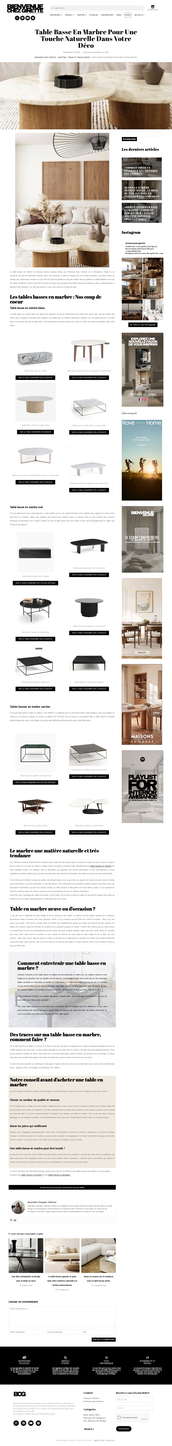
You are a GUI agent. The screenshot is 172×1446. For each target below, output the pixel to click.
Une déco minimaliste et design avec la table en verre (26, 1278)
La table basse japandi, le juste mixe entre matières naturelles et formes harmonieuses (62, 1281)
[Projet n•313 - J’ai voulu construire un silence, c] (153, 310)
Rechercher (129, 139)
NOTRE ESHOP (153, 10)
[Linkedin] (15, 1220)
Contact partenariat (93, 1401)
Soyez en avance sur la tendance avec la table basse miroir (98, 1278)
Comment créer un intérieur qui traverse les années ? (141, 170)
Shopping (62, 57)
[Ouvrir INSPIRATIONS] (61, 15)
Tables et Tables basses (79, 57)
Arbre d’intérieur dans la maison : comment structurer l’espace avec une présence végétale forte (141, 213)
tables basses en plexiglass (59, 1175)
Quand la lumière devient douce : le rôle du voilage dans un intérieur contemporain (142, 192)
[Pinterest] (22, 18)
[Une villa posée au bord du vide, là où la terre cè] (132, 310)
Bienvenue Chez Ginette (45, 57)
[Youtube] (27, 18)
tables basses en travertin (100, 866)
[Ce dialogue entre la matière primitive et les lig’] (153, 268)
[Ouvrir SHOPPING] (86, 15)
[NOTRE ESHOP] (152, 6)
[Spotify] (33, 18)
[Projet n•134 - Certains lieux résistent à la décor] (153, 289)
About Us (89, 1429)
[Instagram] (17, 18)
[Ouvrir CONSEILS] (73, 15)
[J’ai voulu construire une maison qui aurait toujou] (132, 289)
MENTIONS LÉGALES (105, 1440)
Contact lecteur (91, 1398)
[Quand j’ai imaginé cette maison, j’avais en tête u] (132, 268)
